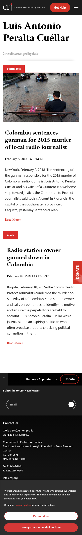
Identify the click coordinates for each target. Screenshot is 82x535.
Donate (69, 379)
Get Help (60, 7)
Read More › (13, 220)
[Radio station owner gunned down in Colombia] (41, 294)
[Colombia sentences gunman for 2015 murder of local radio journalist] (41, 97)
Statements (14, 69)
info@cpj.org (10, 478)
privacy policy (23, 505)
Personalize (41, 516)
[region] (41, 507)
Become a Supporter (39, 379)
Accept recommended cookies (40, 527)
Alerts (10, 235)
